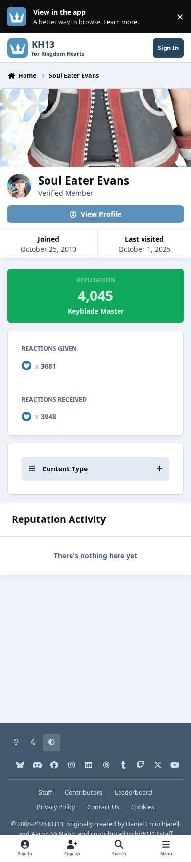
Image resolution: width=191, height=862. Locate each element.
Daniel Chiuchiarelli (153, 824)
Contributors (83, 792)
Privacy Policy (56, 807)
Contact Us (103, 807)
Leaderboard (133, 792)
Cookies (142, 807)
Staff (45, 792)
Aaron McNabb (53, 834)
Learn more (19, 17)
